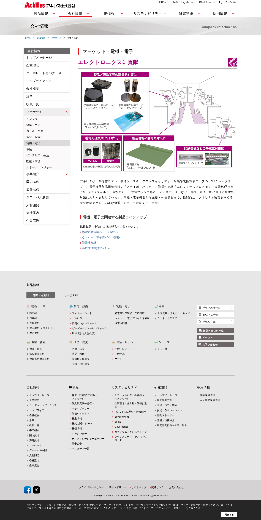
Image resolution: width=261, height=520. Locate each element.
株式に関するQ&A (82, 423)
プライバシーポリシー (91, 487)
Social (118, 421)
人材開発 (32, 205)
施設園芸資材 (36, 354)
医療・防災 (33, 161)
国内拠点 (32, 182)
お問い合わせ (209, 2)
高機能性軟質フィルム (96, 248)
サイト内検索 (229, 2)
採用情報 (203, 387)
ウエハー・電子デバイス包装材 (102, 237)
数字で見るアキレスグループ (131, 431)
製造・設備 (33, 136)
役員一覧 (32, 104)
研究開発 (160, 387)
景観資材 (34, 322)
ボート (118, 358)
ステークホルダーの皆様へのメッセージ (129, 397)
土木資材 (34, 332)
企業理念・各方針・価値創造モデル (131, 405)
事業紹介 (32, 174)
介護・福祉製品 (80, 363)
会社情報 (34, 51)
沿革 (29, 96)
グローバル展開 (37, 197)
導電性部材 (89, 242)
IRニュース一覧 (80, 448)
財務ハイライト (80, 413)
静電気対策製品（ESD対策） (100, 232)
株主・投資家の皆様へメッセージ (84, 397)
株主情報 (77, 418)
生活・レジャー (123, 348)
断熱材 (33, 312)
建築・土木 (33, 124)
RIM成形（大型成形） (84, 333)
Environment (122, 416)
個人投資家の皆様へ (83, 403)
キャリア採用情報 (210, 400)
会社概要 (32, 88)
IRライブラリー (80, 408)
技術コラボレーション (169, 410)
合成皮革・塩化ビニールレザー (174, 313)
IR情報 (74, 387)
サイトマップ (138, 487)
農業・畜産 (35, 349)
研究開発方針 (164, 400)
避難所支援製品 (80, 359)
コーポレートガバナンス (43, 73)
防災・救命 (78, 353)
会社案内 (32, 213)
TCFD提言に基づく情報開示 (130, 411)
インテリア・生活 (37, 155)
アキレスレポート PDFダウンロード (131, 438)
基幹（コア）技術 (167, 405)
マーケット (34, 112)
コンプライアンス (39, 81)
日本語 (175, 2)
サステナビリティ (124, 387)
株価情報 (77, 428)
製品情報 (32, 285)
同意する (229, 514)
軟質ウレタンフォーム (84, 323)
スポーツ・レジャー (39, 167)
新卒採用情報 (207, 395)
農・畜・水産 (34, 130)
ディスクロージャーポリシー (88, 438)
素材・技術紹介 (166, 420)
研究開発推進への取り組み (172, 425)
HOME (164, 2)
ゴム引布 (77, 318)
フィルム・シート (82, 313)
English (185, 2)
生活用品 (120, 353)
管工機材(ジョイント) (41, 327)
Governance (121, 426)
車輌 (29, 149)
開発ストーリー (166, 415)
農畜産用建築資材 (39, 359)
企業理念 (32, 65)
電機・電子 (33, 143)
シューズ (162, 349)
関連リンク (157, 487)
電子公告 (77, 443)
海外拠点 (32, 189)
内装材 (33, 317)
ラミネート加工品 (167, 318)
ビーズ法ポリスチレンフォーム (89, 328)
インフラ (32, 118)
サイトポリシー (117, 487)
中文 (193, 2)
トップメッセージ (39, 57)
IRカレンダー (79, 433)
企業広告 (32, 220)
